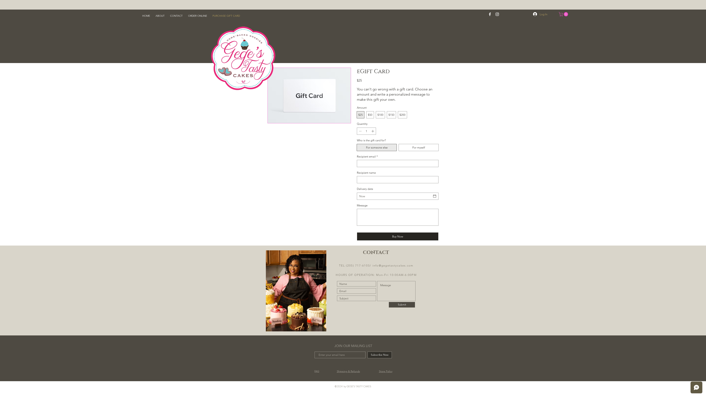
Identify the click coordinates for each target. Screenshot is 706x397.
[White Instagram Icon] (497, 14)
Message (362, 205)
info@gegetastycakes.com (392, 265)
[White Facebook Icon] (490, 14)
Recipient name (366, 172)
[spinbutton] (366, 131)
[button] (564, 14)
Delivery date (365, 189)
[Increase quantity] (373, 131)
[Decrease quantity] (359, 131)
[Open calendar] (434, 196)
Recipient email (367, 156)
